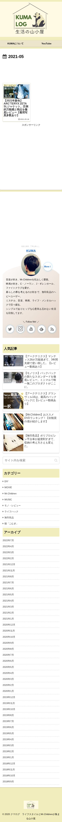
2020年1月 (8, 691)
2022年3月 (8, 552)
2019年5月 (8, 733)
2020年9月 (8, 643)
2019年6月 (8, 727)
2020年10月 (9, 637)
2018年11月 (9, 769)
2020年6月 (8, 661)
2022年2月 (8, 558)
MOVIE (8, 487)
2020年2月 (8, 685)
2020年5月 (8, 667)
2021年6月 (8, 588)
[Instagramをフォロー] (20, 329)
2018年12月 (9, 763)
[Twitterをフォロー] (10, 329)
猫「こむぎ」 (11, 523)
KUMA (31, 250)
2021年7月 (8, 582)
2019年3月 (8, 745)
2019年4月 (8, 739)
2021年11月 (9, 570)
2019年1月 (8, 757)
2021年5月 (8, 594)
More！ (47, 267)
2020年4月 (8, 673)
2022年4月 (8, 546)
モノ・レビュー (12, 505)
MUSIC (8, 499)
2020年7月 (8, 655)
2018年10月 (9, 775)
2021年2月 (8, 612)
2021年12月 (9, 564)
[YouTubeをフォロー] (31, 329)
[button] (56, 460)
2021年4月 (8, 600)
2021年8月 (8, 576)
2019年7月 (8, 721)
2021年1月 (8, 618)
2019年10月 (9, 709)
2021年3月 (8, 606)
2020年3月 (8, 679)
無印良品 (9, 517)
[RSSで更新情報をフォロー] (52, 329)
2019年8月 (8, 715)
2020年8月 (8, 649)
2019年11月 (9, 703)
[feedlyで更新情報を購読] (41, 329)
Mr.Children (10, 493)
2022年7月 (8, 540)
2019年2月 (8, 751)
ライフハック (11, 511)
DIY (6, 481)
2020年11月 (9, 630)
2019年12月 (9, 697)
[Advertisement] (31, 70)
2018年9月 (8, 781)
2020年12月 (9, 624)
